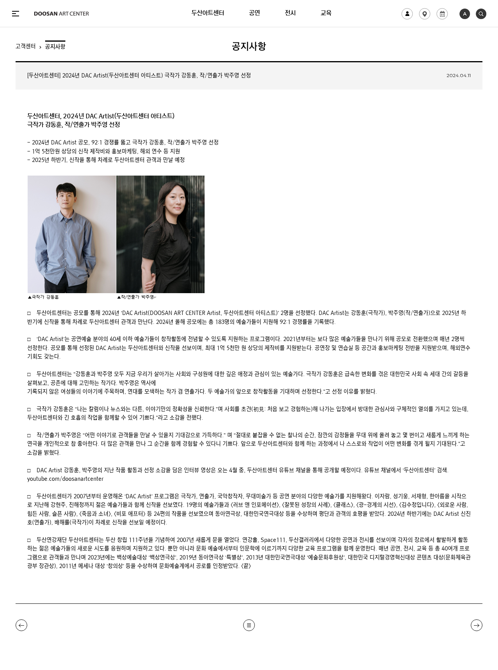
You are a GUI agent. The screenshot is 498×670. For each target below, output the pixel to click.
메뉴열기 (15, 13)
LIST (249, 625)
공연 (254, 14)
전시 (290, 14)
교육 (326, 14)
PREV (21, 625)
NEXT (476, 625)
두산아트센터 (207, 14)
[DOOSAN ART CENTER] (61, 13)
